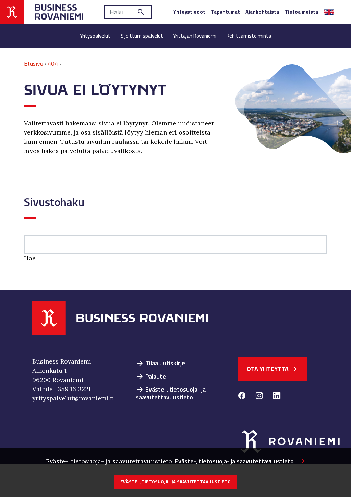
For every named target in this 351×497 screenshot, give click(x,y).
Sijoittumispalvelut (142, 36)
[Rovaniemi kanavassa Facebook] (241, 396)
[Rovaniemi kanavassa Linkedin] (276, 396)
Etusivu (33, 63)
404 (53, 63)
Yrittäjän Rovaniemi (194, 36)
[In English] (329, 12)
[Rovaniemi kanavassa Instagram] (259, 396)
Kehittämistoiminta (249, 36)
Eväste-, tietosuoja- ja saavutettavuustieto (171, 393)
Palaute (151, 376)
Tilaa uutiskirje (160, 363)
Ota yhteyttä (272, 368)
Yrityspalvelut (95, 36)
